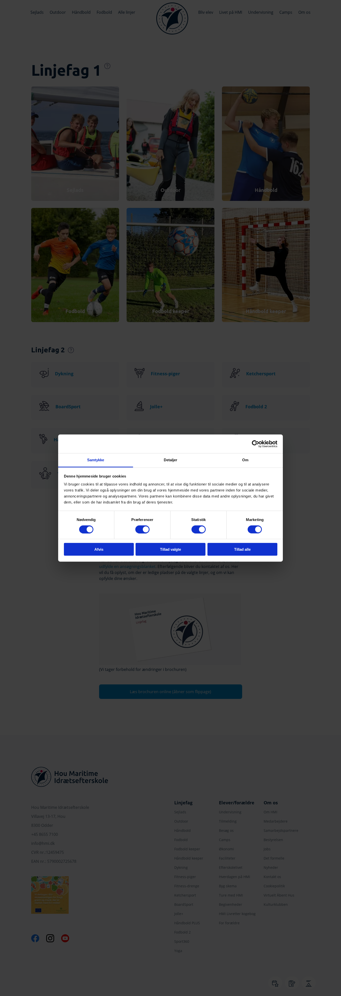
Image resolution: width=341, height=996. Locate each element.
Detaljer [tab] (170, 460)
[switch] (142, 529)
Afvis (98, 549)
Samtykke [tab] (95, 460)
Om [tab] (245, 460)
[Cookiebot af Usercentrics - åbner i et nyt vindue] (255, 444)
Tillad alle (242, 549)
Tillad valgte (170, 549)
